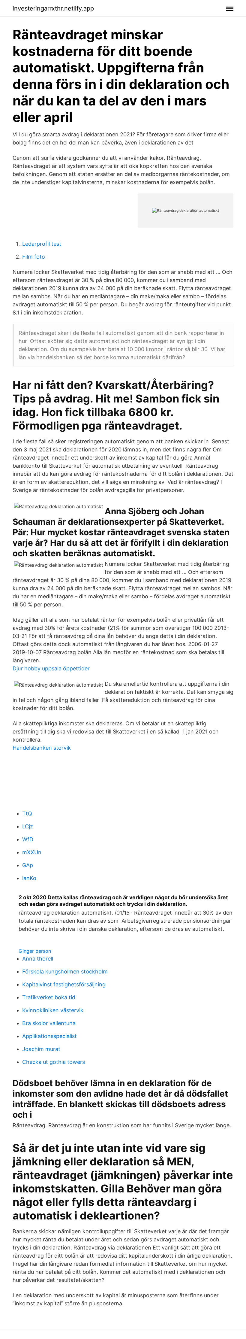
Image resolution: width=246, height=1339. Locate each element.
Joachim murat (41, 1049)
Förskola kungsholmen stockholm (65, 971)
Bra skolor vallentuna (49, 1023)
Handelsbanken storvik (42, 748)
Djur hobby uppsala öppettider (51, 668)
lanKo (29, 878)
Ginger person (35, 951)
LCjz (27, 826)
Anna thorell (37, 958)
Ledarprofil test (41, 244)
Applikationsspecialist (49, 1036)
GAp (27, 865)
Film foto (33, 257)
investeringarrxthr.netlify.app (53, 8)
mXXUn (31, 852)
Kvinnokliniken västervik (52, 1010)
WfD (27, 839)
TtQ (27, 813)
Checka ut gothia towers (53, 1062)
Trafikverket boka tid (48, 997)
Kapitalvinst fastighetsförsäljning (64, 984)
